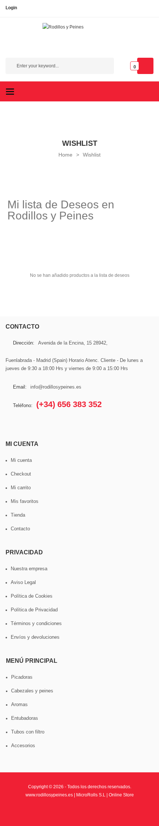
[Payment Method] (30, 812)
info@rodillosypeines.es (55, 387)
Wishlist (92, 155)
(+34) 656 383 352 (69, 404)
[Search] (104, 66)
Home (65, 155)
